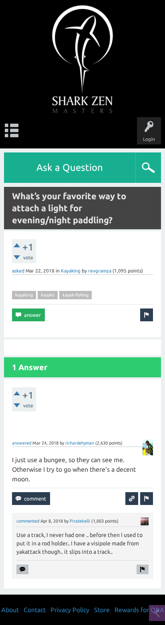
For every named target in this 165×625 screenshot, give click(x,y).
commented (27, 521)
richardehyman (79, 443)
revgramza (99, 270)
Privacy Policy (69, 609)
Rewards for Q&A (139, 609)
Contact (35, 609)
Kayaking (70, 270)
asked (18, 270)
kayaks (47, 294)
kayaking (24, 294)
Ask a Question (69, 167)
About (10, 609)
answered (21, 443)
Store (102, 609)
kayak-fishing (75, 294)
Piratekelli (80, 521)
